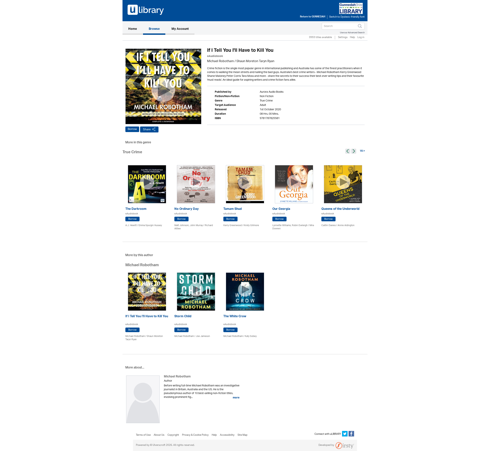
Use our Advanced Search (352, 32)
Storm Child (182, 317)
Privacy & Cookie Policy (195, 435)
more (235, 397)
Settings (343, 37)
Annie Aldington (346, 225)
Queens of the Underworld (340, 209)
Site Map (242, 435)
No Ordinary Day (186, 209)
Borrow (132, 129)
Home (135, 29)
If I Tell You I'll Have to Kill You (146, 317)
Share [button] (147, 129)
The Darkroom (135, 209)
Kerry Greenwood (232, 225)
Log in (360, 37)
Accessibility (227, 435)
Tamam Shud (232, 209)
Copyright (173, 435)
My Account (180, 29)
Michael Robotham (220, 61)
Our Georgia (281, 209)
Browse (154, 29)
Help (352, 37)
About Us (159, 435)
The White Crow (234, 317)
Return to (312, 17)
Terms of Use (143, 435)
